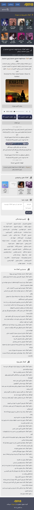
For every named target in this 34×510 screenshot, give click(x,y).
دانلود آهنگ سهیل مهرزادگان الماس (22, 451)
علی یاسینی (6, 229)
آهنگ (17, 4)
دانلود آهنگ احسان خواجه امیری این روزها (21, 274)
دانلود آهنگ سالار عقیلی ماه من (23, 468)
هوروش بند (28, 238)
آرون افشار (20, 238)
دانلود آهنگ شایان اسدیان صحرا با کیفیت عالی (19, 333)
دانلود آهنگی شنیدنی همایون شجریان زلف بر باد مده (18, 302)
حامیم (29, 229)
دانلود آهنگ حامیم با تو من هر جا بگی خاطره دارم (19, 316)
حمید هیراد (11, 243)
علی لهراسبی (22, 229)
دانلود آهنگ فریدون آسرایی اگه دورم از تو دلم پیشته (17, 480)
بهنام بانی (14, 229)
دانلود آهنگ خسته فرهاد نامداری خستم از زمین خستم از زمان (16, 50)
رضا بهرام (24, 255)
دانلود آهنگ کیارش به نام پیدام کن (22, 342)
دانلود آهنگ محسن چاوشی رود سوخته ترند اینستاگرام (17, 325)
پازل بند (29, 263)
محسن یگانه (18, 246)
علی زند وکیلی (18, 232)
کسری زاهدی (27, 260)
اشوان (19, 241)
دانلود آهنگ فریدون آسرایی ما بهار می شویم (20, 403)
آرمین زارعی (9, 232)
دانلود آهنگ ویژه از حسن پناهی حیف (22, 336)
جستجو (4, 9)
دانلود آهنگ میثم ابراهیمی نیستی (22, 463)
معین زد (5, 235)
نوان (30, 255)
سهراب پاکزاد (27, 226)
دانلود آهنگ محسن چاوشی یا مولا (23, 372)
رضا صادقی (16, 235)
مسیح (29, 235)
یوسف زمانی (16, 255)
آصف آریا (9, 224)
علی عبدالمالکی (27, 249)
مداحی (3, 4)
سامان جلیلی (19, 260)
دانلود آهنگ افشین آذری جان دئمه (22, 381)
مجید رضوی (7, 249)
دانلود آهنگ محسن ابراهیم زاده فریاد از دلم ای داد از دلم (17, 465)
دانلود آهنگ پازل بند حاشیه (24, 460)
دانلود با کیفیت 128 (7, 117)
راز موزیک (9, 69)
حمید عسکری (27, 246)
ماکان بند (6, 258)
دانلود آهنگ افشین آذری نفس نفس (22, 429)
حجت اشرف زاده (7, 226)
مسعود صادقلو (27, 252)
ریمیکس (11, 4)
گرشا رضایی (10, 260)
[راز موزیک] (28, 4)
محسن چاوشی (17, 252)
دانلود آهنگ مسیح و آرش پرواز (23, 477)
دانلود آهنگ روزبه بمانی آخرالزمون (23, 383)
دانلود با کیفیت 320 (23, 117)
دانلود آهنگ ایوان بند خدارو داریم (23, 417)
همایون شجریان (27, 224)
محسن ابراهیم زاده (26, 258)
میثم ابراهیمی (7, 252)
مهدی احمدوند (15, 258)
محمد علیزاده (5, 241)
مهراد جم (13, 238)
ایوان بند (13, 241)
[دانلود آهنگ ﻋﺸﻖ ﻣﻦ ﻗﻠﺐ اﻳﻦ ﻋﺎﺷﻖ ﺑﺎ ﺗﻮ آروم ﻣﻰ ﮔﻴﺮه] (13, 184)
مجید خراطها (19, 243)
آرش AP (23, 235)
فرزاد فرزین (10, 246)
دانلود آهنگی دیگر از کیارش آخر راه (23, 339)
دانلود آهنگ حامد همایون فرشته (23, 448)
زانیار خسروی (17, 224)
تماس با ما (17, 508)
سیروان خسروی (18, 226)
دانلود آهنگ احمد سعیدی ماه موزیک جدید (20, 350)
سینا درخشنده (27, 232)
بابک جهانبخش (27, 241)
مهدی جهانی (21, 263)
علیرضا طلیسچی (16, 249)
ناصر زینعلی (28, 243)
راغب (10, 235)
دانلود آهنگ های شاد (26, 494)
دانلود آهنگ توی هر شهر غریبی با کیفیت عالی (19, 288)
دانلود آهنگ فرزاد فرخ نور (25, 426)
